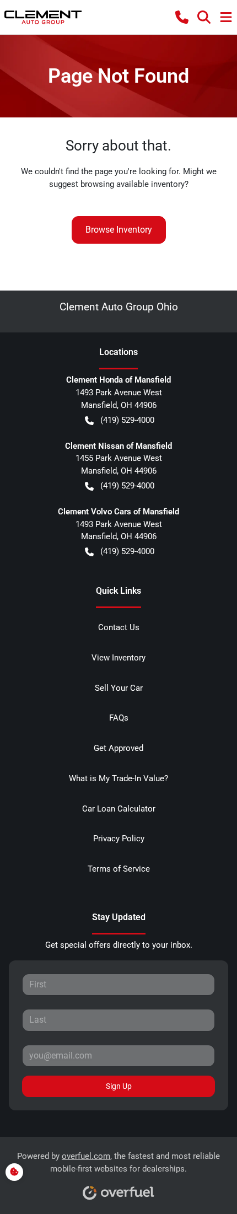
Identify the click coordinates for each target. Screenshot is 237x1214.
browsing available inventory (132, 184)
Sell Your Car (119, 688)
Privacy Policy (118, 839)
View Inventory (118, 658)
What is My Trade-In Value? (118, 778)
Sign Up (119, 1086)
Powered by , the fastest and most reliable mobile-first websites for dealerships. (118, 1162)
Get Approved (118, 748)
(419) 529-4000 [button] (127, 420)
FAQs (118, 718)
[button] (182, 17)
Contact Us (118, 627)
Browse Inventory (118, 229)
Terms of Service (119, 869)
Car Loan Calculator (118, 809)
